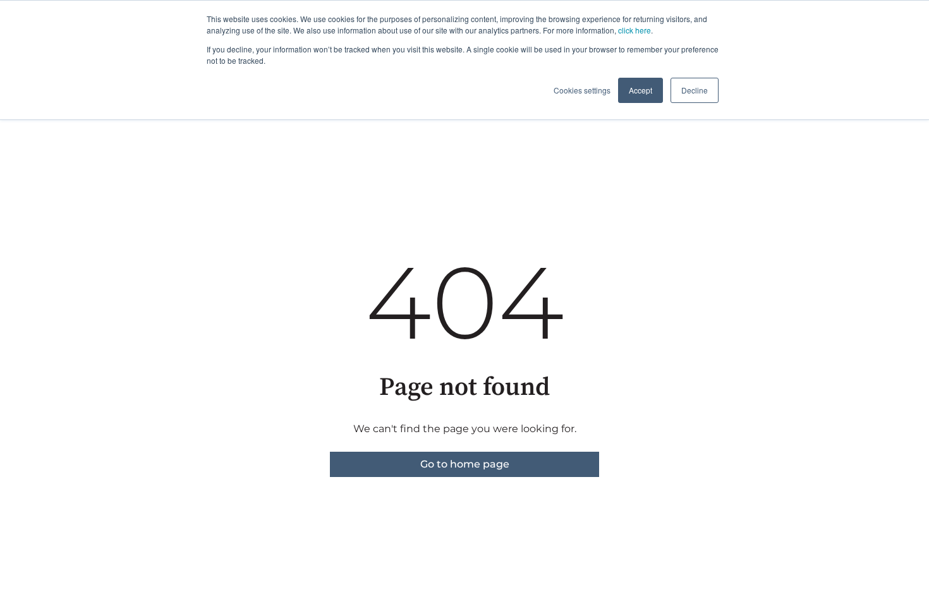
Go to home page (464, 464)
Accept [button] (640, 90)
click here (634, 30)
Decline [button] (694, 90)
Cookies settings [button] (582, 90)
